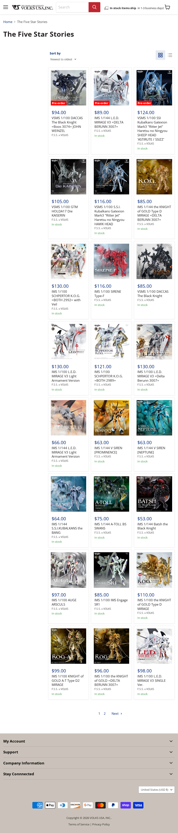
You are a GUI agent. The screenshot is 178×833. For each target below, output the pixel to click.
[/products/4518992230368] (111, 417)
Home (7, 22)
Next (115, 713)
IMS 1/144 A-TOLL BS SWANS (110, 526)
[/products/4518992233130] (68, 261)
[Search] (94, 7)
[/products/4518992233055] (111, 261)
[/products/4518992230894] (154, 570)
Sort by (55, 53)
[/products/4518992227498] (154, 646)
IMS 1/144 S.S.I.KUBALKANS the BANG (67, 528)
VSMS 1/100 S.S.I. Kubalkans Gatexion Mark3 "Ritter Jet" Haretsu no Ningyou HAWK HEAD (109, 215)
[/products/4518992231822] (154, 341)
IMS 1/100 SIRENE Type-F (107, 293)
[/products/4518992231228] (111, 570)
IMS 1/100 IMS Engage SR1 (111, 602)
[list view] (170, 55)
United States (154, 790)
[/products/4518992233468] (154, 176)
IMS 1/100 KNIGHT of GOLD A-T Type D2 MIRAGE (68, 680)
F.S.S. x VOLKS (60, 135)
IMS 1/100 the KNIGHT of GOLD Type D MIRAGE (154, 604)
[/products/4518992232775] (154, 261)
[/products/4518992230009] (154, 417)
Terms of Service (78, 824)
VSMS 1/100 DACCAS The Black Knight (152, 293)
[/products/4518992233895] (68, 176)
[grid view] (160, 55)
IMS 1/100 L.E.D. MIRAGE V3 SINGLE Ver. (151, 680)
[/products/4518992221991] (154, 494)
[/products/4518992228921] (68, 494)
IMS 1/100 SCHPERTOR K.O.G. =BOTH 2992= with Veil (66, 297)
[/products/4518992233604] (111, 176)
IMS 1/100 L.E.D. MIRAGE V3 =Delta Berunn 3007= (151, 376)
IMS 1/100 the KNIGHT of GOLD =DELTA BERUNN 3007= (111, 680)
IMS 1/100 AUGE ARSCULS (64, 602)
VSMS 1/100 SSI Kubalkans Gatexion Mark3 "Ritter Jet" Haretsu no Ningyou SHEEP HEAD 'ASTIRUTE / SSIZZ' (152, 128)
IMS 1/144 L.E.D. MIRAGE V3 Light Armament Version (66, 452)
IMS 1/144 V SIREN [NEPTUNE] (151, 450)
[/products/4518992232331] (111, 341)
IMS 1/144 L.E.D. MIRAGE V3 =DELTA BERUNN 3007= (108, 122)
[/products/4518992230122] (111, 646)
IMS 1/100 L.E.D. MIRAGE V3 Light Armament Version (66, 376)
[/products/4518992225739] (111, 494)
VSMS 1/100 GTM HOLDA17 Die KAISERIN (65, 211)
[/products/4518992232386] (68, 341)
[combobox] (72, 7)
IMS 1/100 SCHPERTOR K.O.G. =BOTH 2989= (108, 376)
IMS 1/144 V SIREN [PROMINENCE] (108, 450)
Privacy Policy (101, 824)
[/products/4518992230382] (68, 646)
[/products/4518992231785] (68, 417)
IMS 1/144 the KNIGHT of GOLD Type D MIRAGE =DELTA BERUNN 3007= (154, 213)
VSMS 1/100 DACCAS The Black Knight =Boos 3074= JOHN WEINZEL (67, 124)
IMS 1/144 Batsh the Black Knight (152, 526)
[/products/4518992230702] (68, 570)
